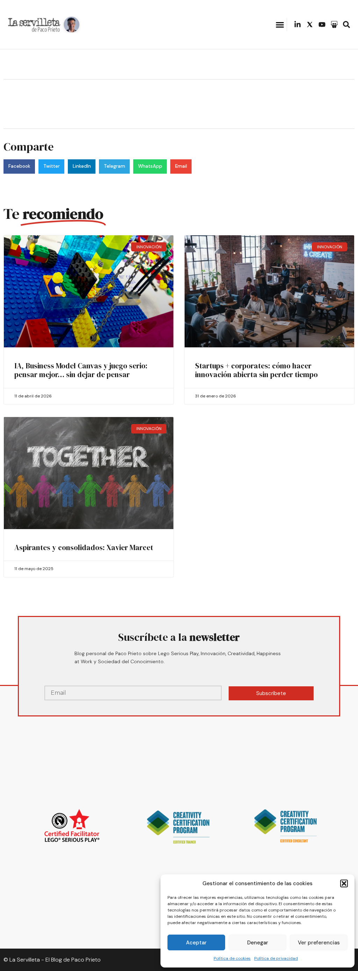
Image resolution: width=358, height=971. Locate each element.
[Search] (346, 24)
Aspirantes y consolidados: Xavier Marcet (83, 547)
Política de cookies (232, 958)
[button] (344, 883)
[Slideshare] (334, 24)
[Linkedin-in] (297, 24)
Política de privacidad (276, 958)
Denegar (257, 942)
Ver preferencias (319, 942)
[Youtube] (321, 24)
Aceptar (196, 942)
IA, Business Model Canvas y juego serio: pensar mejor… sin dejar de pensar (81, 370)
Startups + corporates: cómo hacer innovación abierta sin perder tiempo (256, 370)
